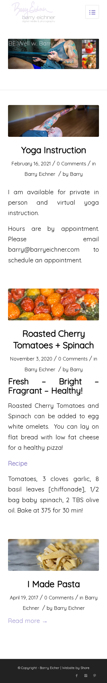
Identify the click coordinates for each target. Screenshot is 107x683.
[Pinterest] (94, 675)
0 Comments (71, 163)
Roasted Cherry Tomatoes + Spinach (53, 339)
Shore (85, 668)
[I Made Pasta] (53, 555)
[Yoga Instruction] (53, 121)
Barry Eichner (39, 174)
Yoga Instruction (53, 150)
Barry (76, 174)
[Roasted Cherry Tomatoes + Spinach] (53, 304)
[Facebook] (76, 675)
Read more (28, 620)
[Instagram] (85, 675)
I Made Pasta (53, 584)
